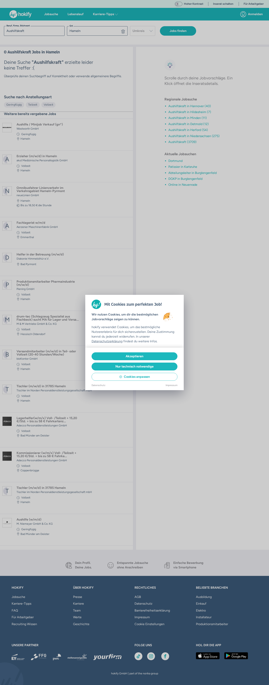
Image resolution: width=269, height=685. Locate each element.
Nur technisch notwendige (134, 366)
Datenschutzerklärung (107, 341)
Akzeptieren (134, 356)
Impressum (171, 385)
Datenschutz (98, 385)
